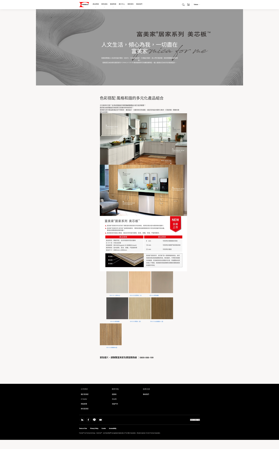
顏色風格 (104, 4)
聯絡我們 (139, 4)
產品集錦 (96, 4)
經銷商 (114, 394)
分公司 (114, 399)
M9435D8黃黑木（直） (135, 321)
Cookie (104, 428)
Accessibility (112, 428)
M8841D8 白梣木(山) (115, 295)
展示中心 (122, 4)
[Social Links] (82, 420)
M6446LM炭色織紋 (115, 321)
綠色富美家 (84, 409)
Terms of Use (83, 428)
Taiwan (196, 4)
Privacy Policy (94, 428)
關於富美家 (84, 394)
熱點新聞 (84, 404)
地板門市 (115, 404)
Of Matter (84, 399)
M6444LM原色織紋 (154, 295)
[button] (188, 4)
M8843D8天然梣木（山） (136, 295)
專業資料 (131, 4)
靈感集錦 (113, 4)
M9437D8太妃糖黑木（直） (157, 321)
